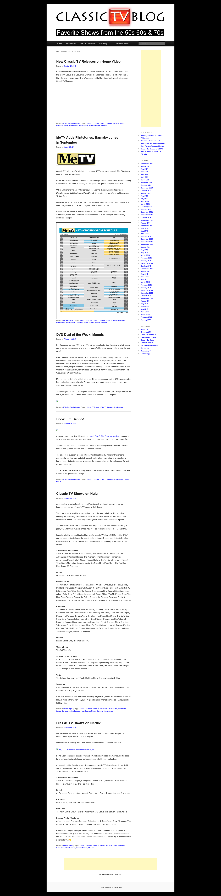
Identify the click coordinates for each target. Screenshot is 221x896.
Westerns (104, 322)
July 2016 (144, 250)
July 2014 (144, 303)
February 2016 (146, 258)
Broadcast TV (71, 43)
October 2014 (146, 295)
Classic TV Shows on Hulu (77, 493)
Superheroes (108, 711)
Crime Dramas (83, 125)
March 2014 (145, 314)
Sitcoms (104, 125)
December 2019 (147, 212)
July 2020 (144, 196)
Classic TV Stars (147, 340)
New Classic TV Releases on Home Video (88, 61)
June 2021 (145, 171)
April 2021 (145, 177)
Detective (79, 322)
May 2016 (144, 252)
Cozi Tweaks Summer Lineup (152, 146)
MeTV (86, 322)
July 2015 (144, 274)
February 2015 (146, 285)
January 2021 (146, 185)
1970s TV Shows (118, 123)
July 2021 (144, 169)
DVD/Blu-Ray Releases (71, 123)
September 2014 (147, 298)
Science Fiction (94, 125)
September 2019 (147, 220)
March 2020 (145, 204)
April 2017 (145, 233)
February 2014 (146, 317)
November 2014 (147, 293)
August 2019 (145, 223)
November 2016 (147, 242)
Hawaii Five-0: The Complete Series (104, 436)
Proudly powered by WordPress (110, 887)
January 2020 (146, 209)
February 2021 (146, 182)
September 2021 (147, 163)
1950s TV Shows (93, 123)
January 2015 (146, 287)
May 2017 (144, 231)
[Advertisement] (151, 88)
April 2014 (145, 312)
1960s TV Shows (106, 123)
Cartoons (121, 320)
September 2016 (147, 244)
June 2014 (145, 306)
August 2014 (145, 301)
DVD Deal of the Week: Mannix (80, 334)
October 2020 (146, 190)
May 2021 (144, 174)
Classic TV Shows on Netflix (78, 723)
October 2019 (146, 217)
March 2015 (145, 282)
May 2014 (144, 309)
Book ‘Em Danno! (70, 419)
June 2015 (145, 276)
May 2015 (144, 279)
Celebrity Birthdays (148, 337)
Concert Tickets (147, 342)
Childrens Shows (62, 125)
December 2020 (147, 188)
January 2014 (146, 320)
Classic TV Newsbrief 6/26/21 (152, 149)
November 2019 (147, 214)
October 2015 (146, 266)
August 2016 (145, 247)
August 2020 (145, 193)
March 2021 (145, 180)
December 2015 (147, 263)
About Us (144, 329)
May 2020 (144, 198)
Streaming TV (104, 43)
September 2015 (147, 268)
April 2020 (145, 201)
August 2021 (145, 166)
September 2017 (147, 225)
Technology (145, 353)
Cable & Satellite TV (87, 43)
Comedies (73, 125)
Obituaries (145, 348)
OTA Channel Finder (121, 43)
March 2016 (145, 255)
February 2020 (146, 206)
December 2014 (147, 290)
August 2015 (145, 271)
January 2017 (146, 236)
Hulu (82, 711)
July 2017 (144, 228)
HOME (59, 43)
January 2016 (146, 260)
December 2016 (147, 239)
